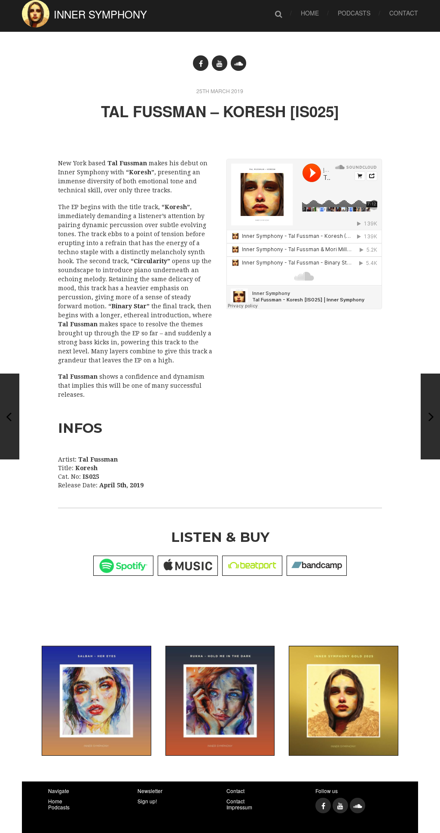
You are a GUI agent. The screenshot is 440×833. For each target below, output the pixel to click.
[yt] (219, 63)
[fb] (200, 63)
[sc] (238, 63)
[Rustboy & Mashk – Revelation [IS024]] (430, 416)
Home (310, 13)
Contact (403, 13)
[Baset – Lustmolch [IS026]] (9, 416)
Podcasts (354, 13)
